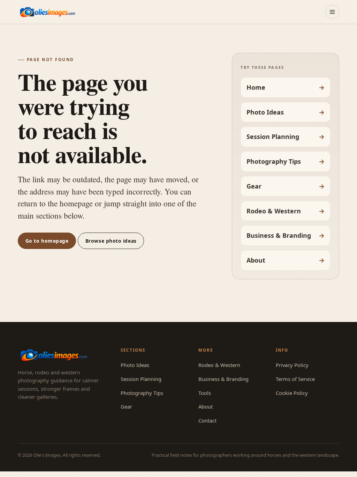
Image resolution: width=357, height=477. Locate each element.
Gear (253, 186)
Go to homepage (47, 240)
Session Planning (272, 136)
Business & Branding (278, 235)
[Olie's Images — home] (47, 11)
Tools (204, 392)
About (255, 260)
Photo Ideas (265, 112)
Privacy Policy (292, 364)
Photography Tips (273, 161)
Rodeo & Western (273, 211)
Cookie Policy (292, 392)
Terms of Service (295, 378)
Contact (207, 420)
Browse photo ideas (111, 240)
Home (255, 87)
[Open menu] (332, 12)
